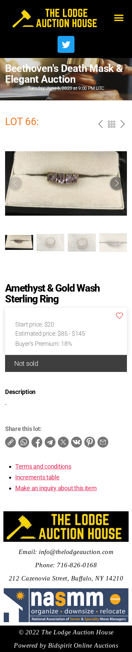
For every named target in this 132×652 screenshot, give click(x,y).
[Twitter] (66, 44)
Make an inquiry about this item (56, 488)
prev (99, 125)
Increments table (37, 477)
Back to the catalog (110, 125)
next (122, 125)
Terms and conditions (43, 466)
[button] (119, 18)
